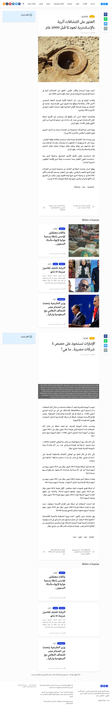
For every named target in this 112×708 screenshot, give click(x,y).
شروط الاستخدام (32, 685)
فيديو (41, 4)
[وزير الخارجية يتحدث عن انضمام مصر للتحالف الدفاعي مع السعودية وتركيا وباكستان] (84, 311)
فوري (80, 537)
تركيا (54, 299)
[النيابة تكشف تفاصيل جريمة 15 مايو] (84, 276)
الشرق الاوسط (61, 299)
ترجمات (69, 4)
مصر (83, 187)
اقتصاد (85, 4)
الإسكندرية (85, 17)
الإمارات (85, 338)
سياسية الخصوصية (22, 685)
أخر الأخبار (62, 228)
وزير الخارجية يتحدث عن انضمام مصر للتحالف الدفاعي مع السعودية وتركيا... (54, 309)
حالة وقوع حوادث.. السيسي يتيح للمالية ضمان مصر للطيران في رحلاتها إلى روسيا (56, 675)
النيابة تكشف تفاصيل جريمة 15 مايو (54, 270)
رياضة (48, 4)
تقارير (77, 4)
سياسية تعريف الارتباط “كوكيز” (29, 686)
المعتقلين (55, 228)
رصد (85, 537)
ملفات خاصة (32, 4)
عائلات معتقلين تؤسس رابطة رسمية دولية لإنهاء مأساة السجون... (54, 238)
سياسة (93, 4)
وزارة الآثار (77, 187)
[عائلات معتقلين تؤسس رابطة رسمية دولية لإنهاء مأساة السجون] (84, 240)
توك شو (55, 264)
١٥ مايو (49, 264)
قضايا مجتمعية (59, 4)
